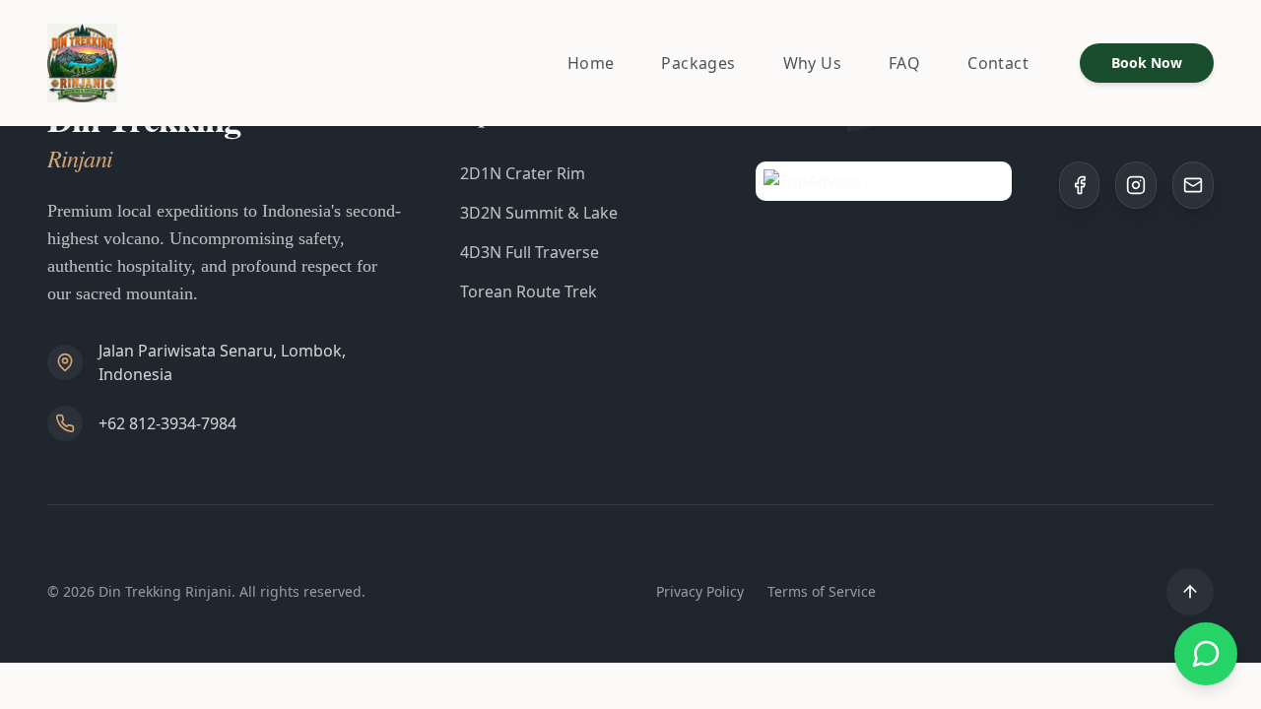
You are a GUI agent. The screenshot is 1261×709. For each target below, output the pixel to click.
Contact (998, 63)
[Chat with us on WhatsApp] (1205, 653)
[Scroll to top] (1190, 591)
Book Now (1146, 62)
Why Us (812, 63)
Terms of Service (821, 591)
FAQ (904, 63)
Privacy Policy (700, 591)
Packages (698, 63)
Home (591, 63)
